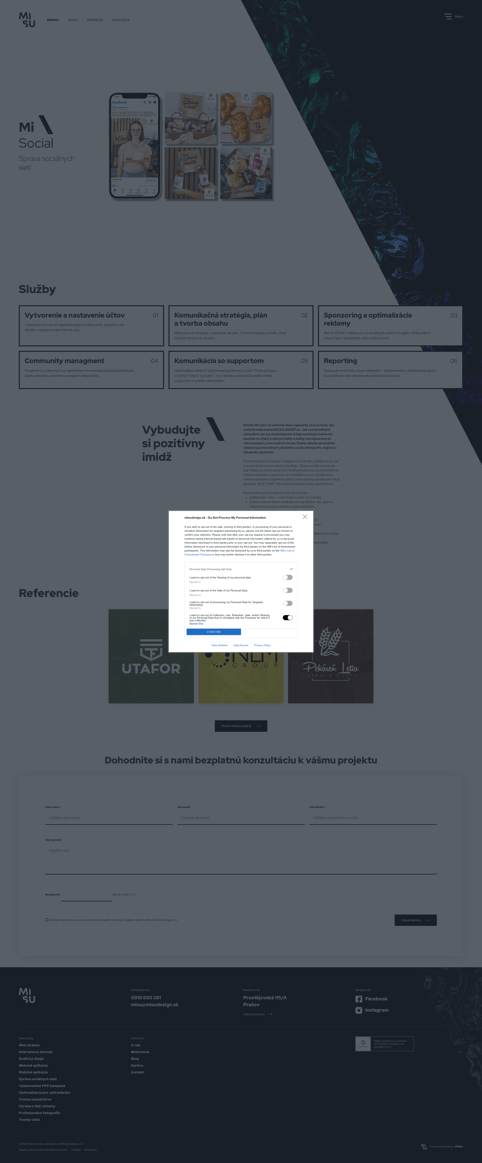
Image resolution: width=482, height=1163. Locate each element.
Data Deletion (220, 645)
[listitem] (241, 569)
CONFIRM (214, 632)
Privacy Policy (262, 645)
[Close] (306, 518)
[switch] (288, 577)
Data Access (241, 645)
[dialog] (241, 581)
